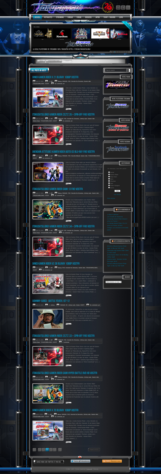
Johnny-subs (83, 118)
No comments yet (60, 83)
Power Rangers (115, 185)
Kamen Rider (114, 174)
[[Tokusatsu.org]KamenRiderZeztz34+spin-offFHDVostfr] (63, 226)
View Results (117, 194)
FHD (69, 81)
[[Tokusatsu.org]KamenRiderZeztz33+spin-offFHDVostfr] (63, 336)
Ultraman (113, 181)
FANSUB (64, 81)
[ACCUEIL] (37, 18)
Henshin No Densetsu (77, 81)
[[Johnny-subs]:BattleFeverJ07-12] (51, 301)
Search (128, 70)
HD (66, 305)
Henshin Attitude (75, 156)
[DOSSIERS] (88, 18)
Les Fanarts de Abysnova (115, 217)
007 (52, 81)
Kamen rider (87, 81)
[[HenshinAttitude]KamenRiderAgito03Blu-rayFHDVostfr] (63, 151)
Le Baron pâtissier (113, 214)
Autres (112, 188)
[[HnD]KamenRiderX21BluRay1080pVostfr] (55, 77)
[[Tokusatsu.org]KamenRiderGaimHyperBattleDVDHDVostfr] (64, 373)
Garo (111, 183)
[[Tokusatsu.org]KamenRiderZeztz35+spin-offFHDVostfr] (63, 114)
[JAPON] (97, 18)
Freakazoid (89, 469)
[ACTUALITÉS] (47, 18)
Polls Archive (111, 198)
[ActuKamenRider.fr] (124, 210)
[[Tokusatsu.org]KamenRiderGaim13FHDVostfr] (57, 189)
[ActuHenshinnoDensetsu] (122, 241)
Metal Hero (113, 177)
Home (41, 61)
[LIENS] (120, 18)
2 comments (66, 342)
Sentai (112, 172)
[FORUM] (78, 18)
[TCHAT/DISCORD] (108, 18)
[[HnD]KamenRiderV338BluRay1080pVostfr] (56, 263)
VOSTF (47, 83)
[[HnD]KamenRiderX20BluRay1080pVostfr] (55, 410)
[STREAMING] (59, 18)
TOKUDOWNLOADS (53, 61)
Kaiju (111, 179)
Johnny (53, 305)
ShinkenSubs (36, 121)
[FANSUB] (69, 18)
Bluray (60, 81)
